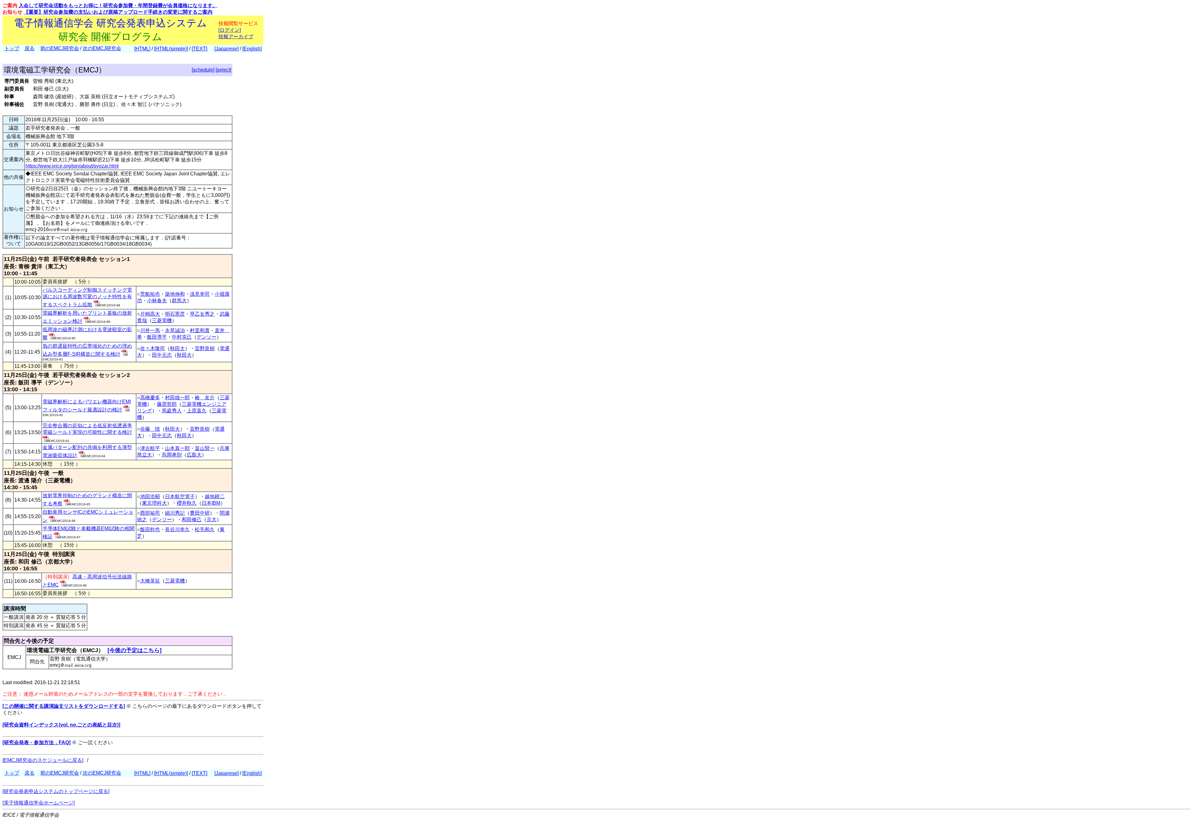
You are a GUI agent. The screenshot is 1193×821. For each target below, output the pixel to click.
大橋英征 (150, 580)
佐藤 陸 (150, 429)
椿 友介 (205, 397)
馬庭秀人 (172, 410)
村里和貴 (200, 330)
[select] (223, 69)
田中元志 (162, 355)
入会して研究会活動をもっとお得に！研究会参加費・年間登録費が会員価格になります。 (118, 5)
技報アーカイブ (235, 36)
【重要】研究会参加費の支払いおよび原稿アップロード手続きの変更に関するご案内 (118, 12)
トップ (11, 48)
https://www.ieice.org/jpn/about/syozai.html (72, 166)
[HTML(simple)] (171, 48)
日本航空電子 (180, 496)
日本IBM (211, 503)
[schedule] (203, 69)
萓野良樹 (205, 348)
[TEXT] (199, 48)
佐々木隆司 (152, 348)
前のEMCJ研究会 (59, 48)
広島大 (194, 454)
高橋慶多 (150, 397)
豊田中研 (200, 513)
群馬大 (179, 300)
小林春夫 (157, 300)
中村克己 (182, 337)
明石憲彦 (175, 314)
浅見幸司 (200, 294)
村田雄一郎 (177, 397)
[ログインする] (97, 304)
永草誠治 (175, 330)
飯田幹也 (150, 529)
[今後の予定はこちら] (134, 650)
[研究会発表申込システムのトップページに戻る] (55, 791)
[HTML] (142, 48)
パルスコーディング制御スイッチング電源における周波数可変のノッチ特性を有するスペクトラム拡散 (87, 297)
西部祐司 (150, 513)
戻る (29, 48)
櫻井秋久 (187, 503)
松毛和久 (205, 529)
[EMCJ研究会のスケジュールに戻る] (42, 760)
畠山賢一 (205, 448)
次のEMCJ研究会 (102, 48)
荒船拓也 (150, 294)
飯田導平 (157, 337)
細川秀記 (175, 513)
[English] (252, 48)
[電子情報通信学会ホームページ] (38, 802)
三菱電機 (162, 320)
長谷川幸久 (177, 529)
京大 (212, 519)
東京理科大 (154, 503)
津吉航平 (150, 448)
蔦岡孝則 (172, 454)
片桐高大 (150, 314)
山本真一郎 (177, 448)
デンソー (207, 337)
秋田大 (177, 348)
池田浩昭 (150, 496)
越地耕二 (215, 496)
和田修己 (192, 519)
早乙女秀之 (202, 314)
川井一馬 (150, 330)
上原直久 (197, 410)
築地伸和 (175, 294)
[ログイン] (229, 30)
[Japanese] (226, 48)
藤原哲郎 (167, 404)
